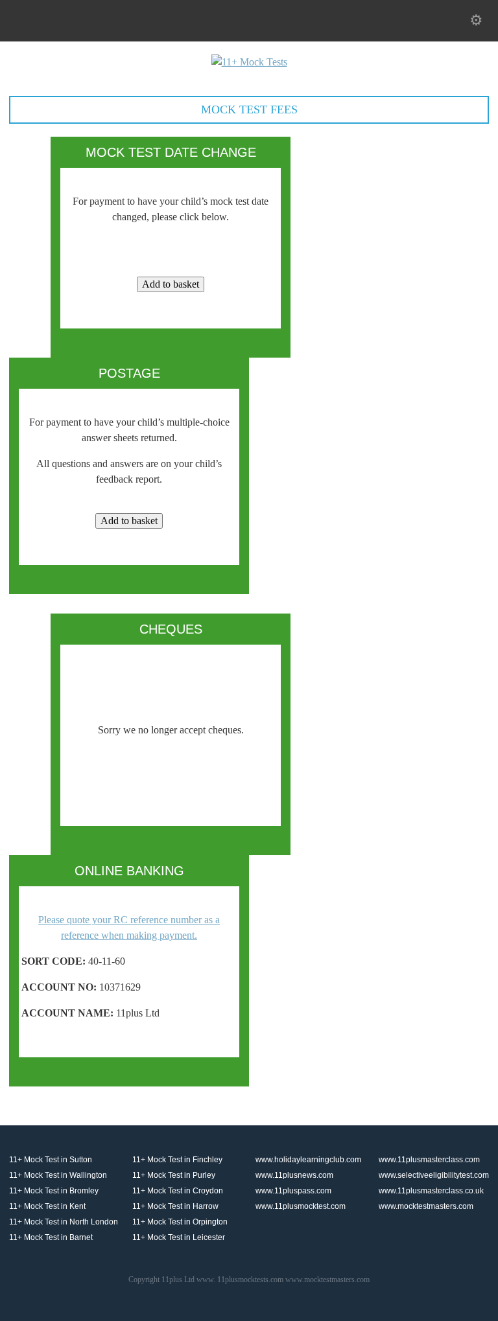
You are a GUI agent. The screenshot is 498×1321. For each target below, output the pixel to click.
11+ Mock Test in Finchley (177, 1159)
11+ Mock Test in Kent (47, 1206)
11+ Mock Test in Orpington (180, 1221)
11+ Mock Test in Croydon (177, 1190)
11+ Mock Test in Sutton (50, 1159)
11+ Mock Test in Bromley (54, 1190)
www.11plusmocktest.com (300, 1206)
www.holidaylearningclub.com (308, 1159)
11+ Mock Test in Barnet (51, 1237)
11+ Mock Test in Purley (173, 1175)
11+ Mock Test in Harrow (175, 1206)
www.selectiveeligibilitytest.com (434, 1175)
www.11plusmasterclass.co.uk (431, 1190)
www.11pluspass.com (293, 1190)
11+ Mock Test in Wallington (58, 1175)
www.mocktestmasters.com (426, 1206)
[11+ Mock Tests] (249, 61)
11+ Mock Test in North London (63, 1221)
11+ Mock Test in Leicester (178, 1237)
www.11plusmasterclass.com (429, 1159)
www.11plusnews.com (294, 1175)
